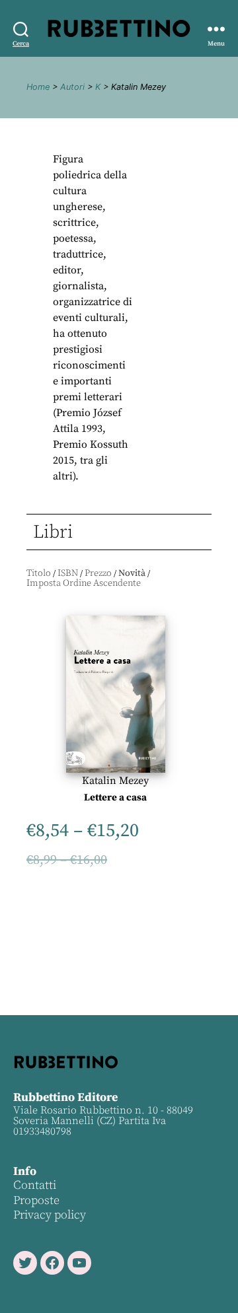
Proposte (36, 1200)
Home (38, 87)
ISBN (68, 573)
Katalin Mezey (115, 780)
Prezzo (98, 573)
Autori (72, 87)
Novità (131, 573)
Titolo (38, 573)
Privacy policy (49, 1215)
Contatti (34, 1185)
